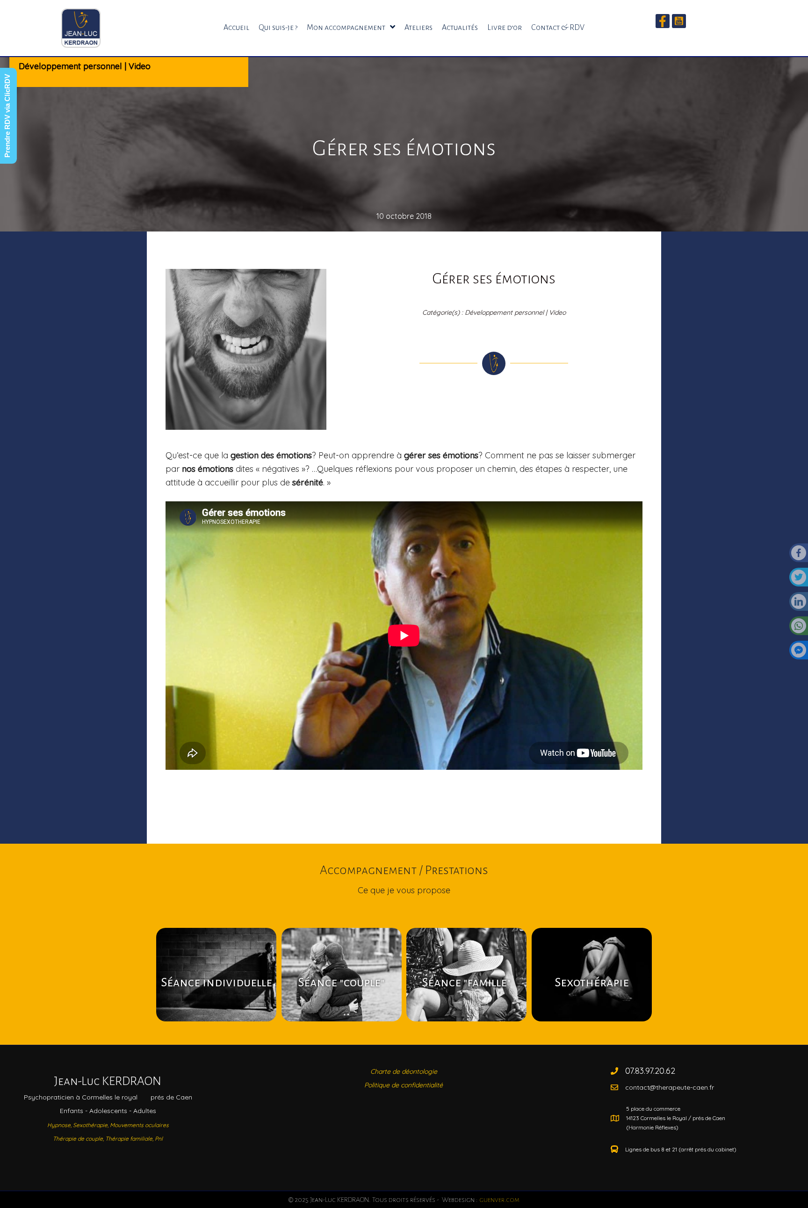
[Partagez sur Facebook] (798, 555)
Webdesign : (479, 1199)
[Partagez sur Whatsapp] (798, 628)
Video (140, 66)
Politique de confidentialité (403, 1085)
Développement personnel (70, 66)
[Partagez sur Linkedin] (798, 604)
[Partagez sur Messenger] (798, 653)
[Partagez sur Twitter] (798, 580)
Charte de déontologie (403, 1071)
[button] (663, 21)
